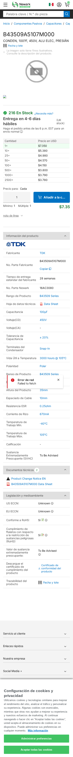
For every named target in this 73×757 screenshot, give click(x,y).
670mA (44, 414)
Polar (43, 366)
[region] (36, 718)
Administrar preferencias (36, 738)
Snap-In (45, 348)
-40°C (43, 423)
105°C (43, 434)
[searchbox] (33, 14)
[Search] (67, 14)
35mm (44, 390)
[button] (5, 4)
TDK (42, 253)
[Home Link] (27, 4)
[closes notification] (58, 379)
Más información (38, 730)
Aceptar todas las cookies (36, 749)
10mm (43, 398)
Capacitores (54, 23)
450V (43, 319)
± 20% (44, 337)
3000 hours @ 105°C (53, 358)
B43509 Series (49, 295)
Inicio (6, 23)
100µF (43, 311)
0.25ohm (45, 406)
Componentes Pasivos (28, 23)
